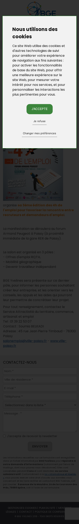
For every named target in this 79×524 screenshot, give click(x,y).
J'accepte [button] (40, 109)
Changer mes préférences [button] (39, 133)
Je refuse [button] (39, 121)
